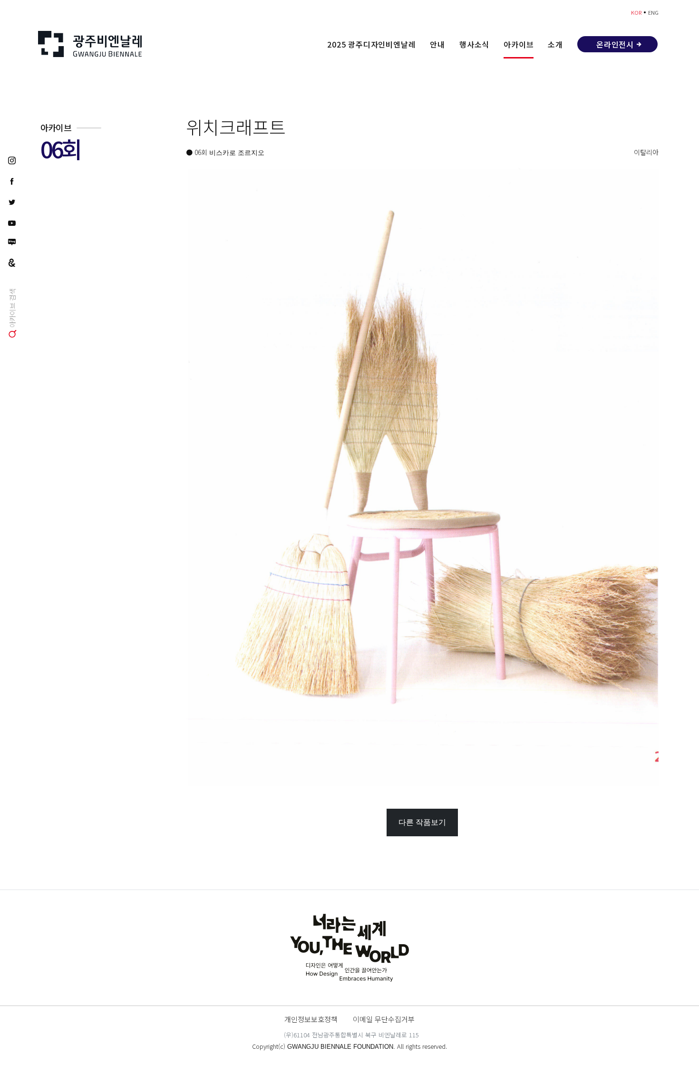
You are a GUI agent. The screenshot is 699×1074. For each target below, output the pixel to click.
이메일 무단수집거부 (384, 1019)
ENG (653, 12)
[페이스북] (12, 180)
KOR (636, 12)
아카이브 (519, 44)
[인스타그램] (12, 159)
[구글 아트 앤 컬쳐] (12, 261)
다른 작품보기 (422, 822)
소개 (555, 44)
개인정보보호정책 (311, 1019)
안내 (437, 44)
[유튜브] (12, 222)
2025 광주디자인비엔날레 (371, 44)
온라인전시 (615, 44)
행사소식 (474, 44)
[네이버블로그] (12, 242)
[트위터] (12, 201)
